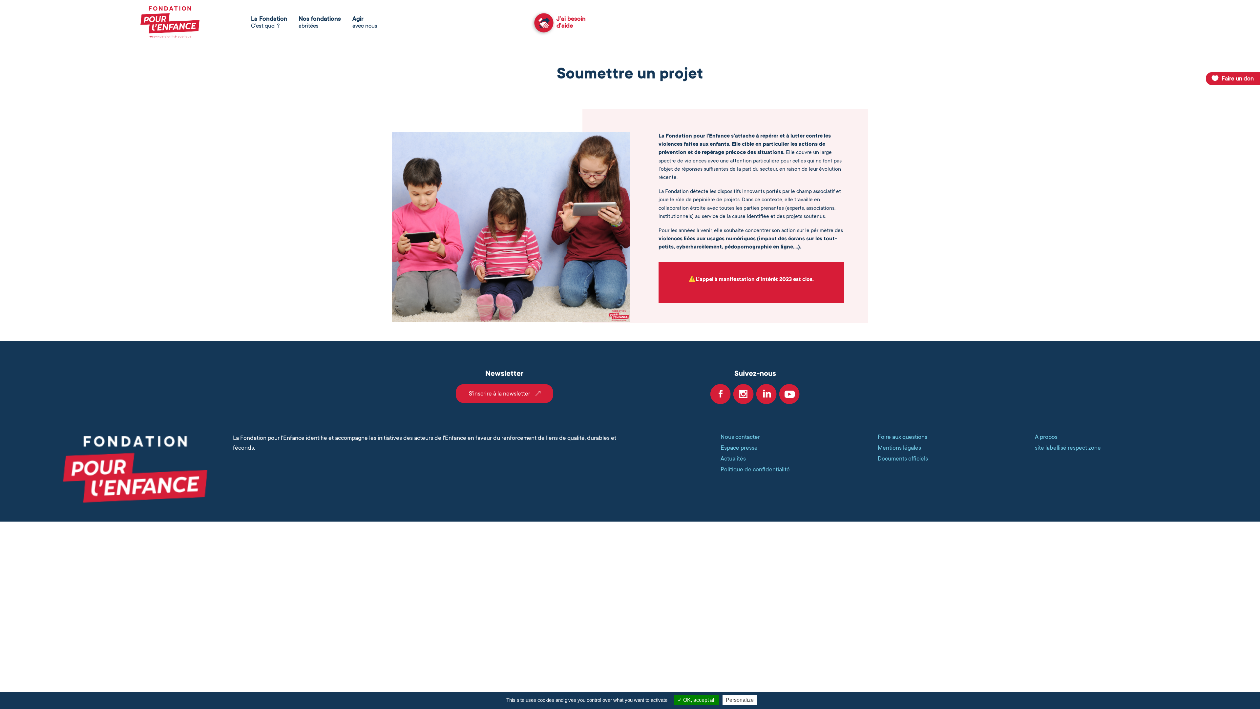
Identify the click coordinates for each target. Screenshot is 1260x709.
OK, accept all (699, 700)
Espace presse (739, 447)
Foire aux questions (902, 437)
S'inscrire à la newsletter (499, 393)
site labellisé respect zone (1068, 447)
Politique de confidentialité (755, 469)
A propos (1046, 437)
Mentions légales (899, 447)
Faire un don (1238, 78)
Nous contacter (740, 437)
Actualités (733, 458)
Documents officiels (903, 458)
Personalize (740, 700)
